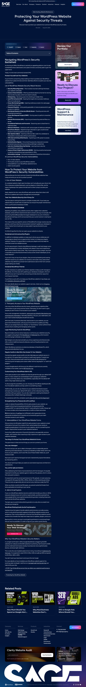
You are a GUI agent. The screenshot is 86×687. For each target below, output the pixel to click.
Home (6, 630)
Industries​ (47, 626)
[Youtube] (80, 684)
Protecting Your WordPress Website (15, 575)
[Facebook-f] (73, 684)
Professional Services (49, 633)
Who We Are (8, 632)
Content (44, 4)
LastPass (19, 413)
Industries (51, 4)
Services (18, 4)
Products (38, 4)
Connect (59, 626)
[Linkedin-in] (78, 684)
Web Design (21, 630)
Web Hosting (36, 12)
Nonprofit (46, 630)
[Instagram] (76, 684)
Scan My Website (47, 655)
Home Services (48, 632)
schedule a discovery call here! (16, 281)
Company (31, 4)
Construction (47, 643)
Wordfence (25, 335)
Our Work (25, 4)
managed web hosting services (37, 563)
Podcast (57, 4)
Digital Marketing (22, 632)
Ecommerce (47, 641)
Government (47, 635)
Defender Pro (36, 335)
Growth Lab (34, 630)
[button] (49, 53)
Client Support (66, 684)
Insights (63, 4)
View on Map (62, 658)
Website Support (22, 636)
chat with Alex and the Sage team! (39, 398)
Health (45, 639)
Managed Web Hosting (21, 634)
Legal (45, 637)
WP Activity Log (28, 368)
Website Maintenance (47, 12)
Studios (33, 632)
